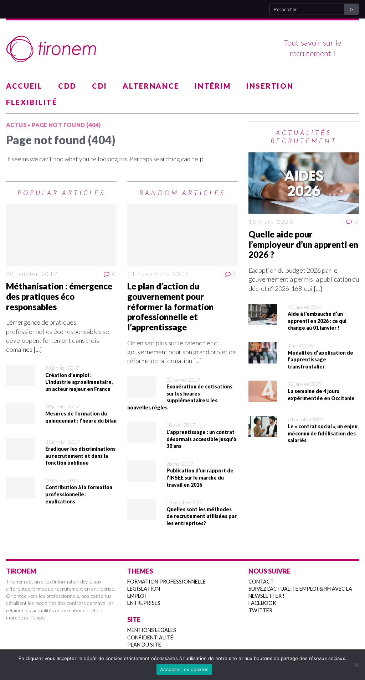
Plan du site (144, 645)
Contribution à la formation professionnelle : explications (78, 494)
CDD (67, 86)
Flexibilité (31, 102)
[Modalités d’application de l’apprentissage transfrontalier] (262, 359)
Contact (261, 582)
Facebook (262, 603)
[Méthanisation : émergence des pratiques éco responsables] (61, 235)
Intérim (213, 86)
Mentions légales (151, 630)
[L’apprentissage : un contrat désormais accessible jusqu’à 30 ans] (141, 438)
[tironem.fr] (182, 49)
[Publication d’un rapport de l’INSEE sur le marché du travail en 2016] (141, 477)
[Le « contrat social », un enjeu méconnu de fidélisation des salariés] (262, 432)
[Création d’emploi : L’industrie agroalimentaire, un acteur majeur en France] (20, 381)
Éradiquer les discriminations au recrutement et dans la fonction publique (80, 456)
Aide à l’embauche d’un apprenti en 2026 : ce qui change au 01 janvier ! (317, 321)
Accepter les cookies (184, 669)
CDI (99, 86)
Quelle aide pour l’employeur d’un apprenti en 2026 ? (303, 244)
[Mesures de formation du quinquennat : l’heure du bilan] (20, 420)
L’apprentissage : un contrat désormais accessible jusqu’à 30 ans (201, 439)
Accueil (24, 86)
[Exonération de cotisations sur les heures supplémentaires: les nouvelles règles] (141, 393)
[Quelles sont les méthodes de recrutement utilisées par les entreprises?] (141, 515)
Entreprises (143, 603)
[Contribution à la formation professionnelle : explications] (20, 494)
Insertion (269, 86)
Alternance (151, 86)
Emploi (136, 596)
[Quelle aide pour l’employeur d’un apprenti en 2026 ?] (303, 183)
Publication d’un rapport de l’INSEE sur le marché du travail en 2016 (199, 477)
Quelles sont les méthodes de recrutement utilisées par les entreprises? (201, 516)
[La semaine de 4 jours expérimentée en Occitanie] (262, 397)
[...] (38, 349)
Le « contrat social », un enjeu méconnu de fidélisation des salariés (323, 433)
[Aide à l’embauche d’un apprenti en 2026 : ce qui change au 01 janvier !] (262, 320)
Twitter (260, 610)
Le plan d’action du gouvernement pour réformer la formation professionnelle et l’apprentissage (170, 306)
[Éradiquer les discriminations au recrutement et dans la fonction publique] (20, 455)
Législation (143, 589)
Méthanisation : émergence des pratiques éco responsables (59, 296)
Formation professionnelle (166, 582)
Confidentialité (150, 637)
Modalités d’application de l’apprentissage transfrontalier (320, 360)
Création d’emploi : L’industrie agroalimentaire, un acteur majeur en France (79, 382)
